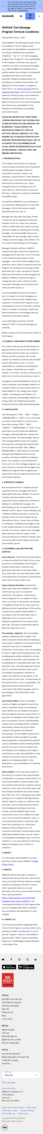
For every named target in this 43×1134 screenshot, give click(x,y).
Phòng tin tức (7, 1012)
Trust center (7, 1019)
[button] (39, 16)
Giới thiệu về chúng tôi (11, 1002)
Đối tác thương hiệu (10, 1043)
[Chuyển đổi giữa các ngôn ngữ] (21, 16)
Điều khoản (32, 1107)
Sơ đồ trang (23, 1113)
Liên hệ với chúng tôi (11, 1054)
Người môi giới (8, 1030)
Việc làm (5, 1009)
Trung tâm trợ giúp (10, 1060)
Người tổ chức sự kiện (11, 1039)
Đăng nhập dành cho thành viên (15, 1057)
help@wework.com (27, 931)
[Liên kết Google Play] (26, 967)
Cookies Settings (27, 1111)
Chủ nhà (5, 1033)
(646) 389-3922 (8, 1088)
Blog (4, 1015)
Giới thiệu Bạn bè (9, 1036)
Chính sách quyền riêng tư (13, 1107)
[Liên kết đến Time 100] (8, 980)
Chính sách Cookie (10, 1110)
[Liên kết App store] (9, 967)
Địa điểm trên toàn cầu (12, 999)
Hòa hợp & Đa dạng (10, 1006)
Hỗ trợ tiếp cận (8, 1113)
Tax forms (6, 1063)
